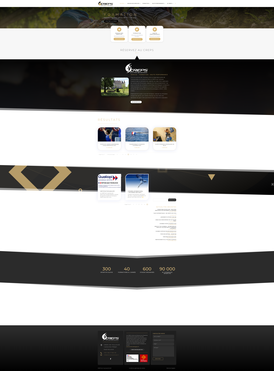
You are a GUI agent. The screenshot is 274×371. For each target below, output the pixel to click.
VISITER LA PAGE (111, 21)
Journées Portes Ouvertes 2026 (168, 223)
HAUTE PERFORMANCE (136, 14)
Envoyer (158, 358)
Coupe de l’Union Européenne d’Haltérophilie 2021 (109, 145)
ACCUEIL (122, 3)
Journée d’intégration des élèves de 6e (166, 231)
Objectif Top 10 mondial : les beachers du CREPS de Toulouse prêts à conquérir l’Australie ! (165, 227)
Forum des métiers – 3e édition (168, 234)
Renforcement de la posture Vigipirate (165, 239)
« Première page (111, 154)
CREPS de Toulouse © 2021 (104, 368)
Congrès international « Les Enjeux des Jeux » (135, 192)
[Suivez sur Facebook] (110, 358)
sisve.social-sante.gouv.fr (132, 346)
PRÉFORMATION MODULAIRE (169, 236)
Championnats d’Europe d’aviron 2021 (137, 145)
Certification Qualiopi (107, 191)
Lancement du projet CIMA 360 (168, 217)
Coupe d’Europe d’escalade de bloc (164, 145)
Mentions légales (171, 368)
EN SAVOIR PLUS (119, 38)
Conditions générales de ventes (137, 368)
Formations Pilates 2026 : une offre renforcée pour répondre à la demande (165, 210)
